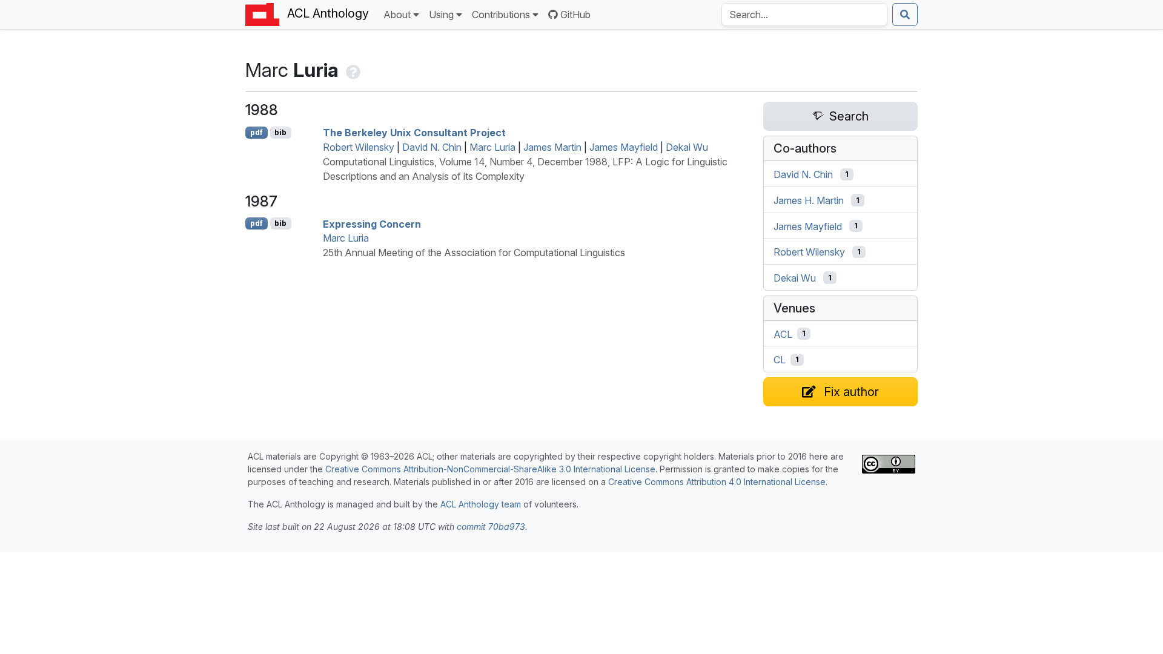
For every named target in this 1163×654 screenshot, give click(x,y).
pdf (256, 132)
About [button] (397, 14)
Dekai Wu (687, 147)
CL (780, 360)
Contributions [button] (501, 14)
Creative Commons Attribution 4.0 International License (717, 482)
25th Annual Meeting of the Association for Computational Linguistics (474, 252)
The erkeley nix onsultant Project (414, 133)
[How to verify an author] (351, 70)
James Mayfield (623, 147)
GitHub (575, 14)
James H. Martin (809, 200)
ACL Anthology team (480, 504)
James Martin (552, 147)
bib (280, 132)
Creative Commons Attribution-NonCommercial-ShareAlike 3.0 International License (490, 469)
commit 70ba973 (491, 526)
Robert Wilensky (358, 147)
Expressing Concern (372, 223)
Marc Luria (492, 147)
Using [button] (441, 14)
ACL (783, 334)
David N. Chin (432, 147)
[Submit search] (905, 14)
